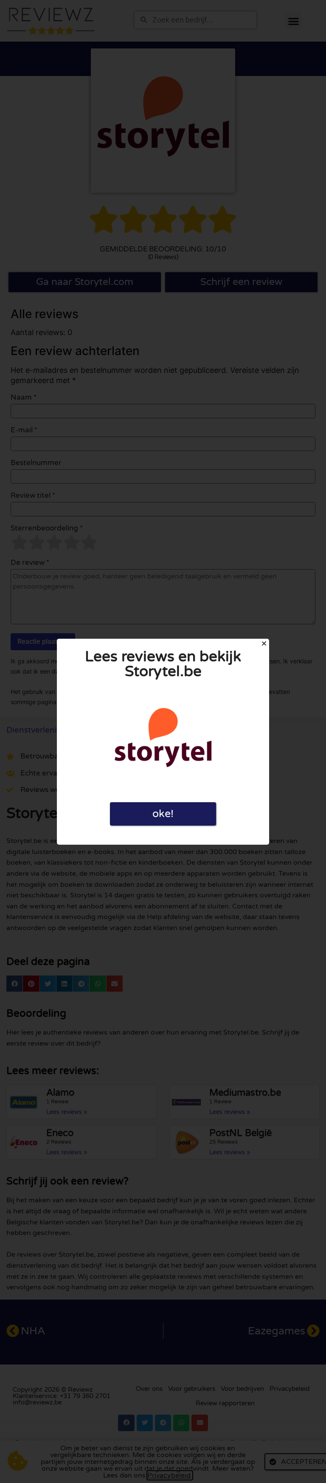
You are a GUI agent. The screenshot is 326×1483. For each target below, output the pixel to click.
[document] (163, 741)
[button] (264, 643)
